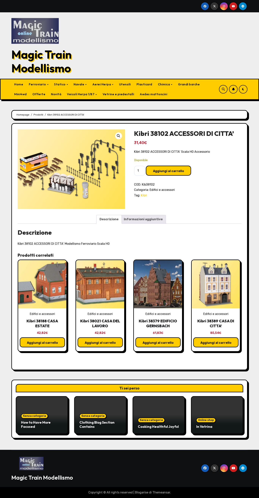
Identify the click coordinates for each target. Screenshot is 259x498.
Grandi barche (189, 84)
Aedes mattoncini (153, 94)
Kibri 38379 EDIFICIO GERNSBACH (158, 323)
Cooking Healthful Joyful (158, 426)
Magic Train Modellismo (41, 61)
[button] (118, 135)
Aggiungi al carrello (168, 171)
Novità (56, 94)
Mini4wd (20, 94)
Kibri (144, 195)
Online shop (206, 420)
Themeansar (161, 492)
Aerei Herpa (102, 84)
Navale (79, 84)
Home (18, 84)
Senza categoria (34, 416)
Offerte (39, 94)
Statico (60, 84)
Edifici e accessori (162, 190)
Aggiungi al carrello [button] (42, 343)
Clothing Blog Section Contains (97, 424)
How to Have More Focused (36, 424)
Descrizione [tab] (109, 219)
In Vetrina (204, 426)
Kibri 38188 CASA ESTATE (42, 323)
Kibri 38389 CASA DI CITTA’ (215, 323)
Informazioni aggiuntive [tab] (143, 219)
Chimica (164, 84)
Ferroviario (38, 84)
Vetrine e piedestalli (118, 94)
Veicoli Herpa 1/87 (81, 94)
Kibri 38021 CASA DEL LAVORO (100, 323)
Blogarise (141, 492)
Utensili (125, 84)
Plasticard (144, 84)
